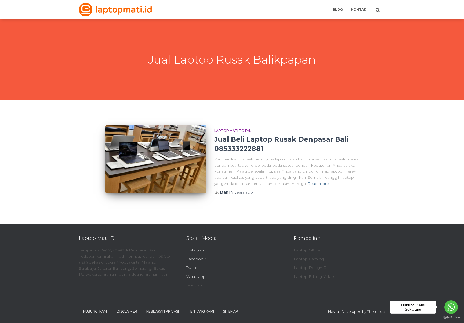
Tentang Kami (201, 311)
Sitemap (230, 311)
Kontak (358, 10)
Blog (338, 10)
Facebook (196, 259)
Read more (318, 183)
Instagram (195, 250)
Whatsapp (196, 276)
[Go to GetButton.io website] (451, 317)
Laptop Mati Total (232, 131)
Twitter (192, 267)
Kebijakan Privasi (162, 311)
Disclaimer (127, 311)
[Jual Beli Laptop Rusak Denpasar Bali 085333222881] (155, 159)
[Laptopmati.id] (115, 9)
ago (242, 192)
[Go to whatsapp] (451, 307)
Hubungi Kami (95, 311)
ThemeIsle (376, 311)
